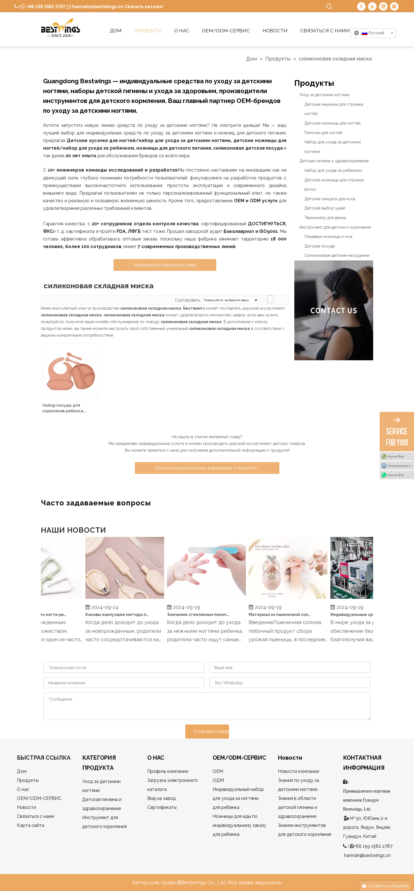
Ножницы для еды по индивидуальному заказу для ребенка (239, 825)
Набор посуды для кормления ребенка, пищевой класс (63, 408)
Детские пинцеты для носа (329, 199)
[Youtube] (372, 6)
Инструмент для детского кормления (335, 227)
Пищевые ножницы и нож (328, 236)
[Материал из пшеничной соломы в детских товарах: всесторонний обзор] (282, 599)
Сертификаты (162, 807)
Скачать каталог (144, 6)
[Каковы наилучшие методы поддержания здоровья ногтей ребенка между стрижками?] (118, 599)
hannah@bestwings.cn (97, 6)
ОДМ (218, 780)
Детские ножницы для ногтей (332, 123)
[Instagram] (394, 6)
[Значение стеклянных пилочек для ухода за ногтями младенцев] (200, 599)
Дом (21, 771)
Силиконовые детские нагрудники (337, 255)
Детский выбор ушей (324, 208)
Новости (26, 807)
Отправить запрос (211, 731)
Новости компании (298, 771)
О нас (23, 789)
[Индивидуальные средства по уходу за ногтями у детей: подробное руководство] (363, 599)
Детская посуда (319, 246)
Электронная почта (401, 466)
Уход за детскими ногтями (324, 95)
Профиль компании (167, 771)
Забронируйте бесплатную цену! (164, 265)
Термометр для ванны (325, 217)
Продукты (28, 780)
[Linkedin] (383, 6)
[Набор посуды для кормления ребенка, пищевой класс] (71, 371)
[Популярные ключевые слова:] (329, 6)
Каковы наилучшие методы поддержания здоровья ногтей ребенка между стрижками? (111, 614)
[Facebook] (361, 6)
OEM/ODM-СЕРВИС (39, 798)
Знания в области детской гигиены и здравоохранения (297, 807)
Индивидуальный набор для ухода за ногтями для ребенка (238, 798)
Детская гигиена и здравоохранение (334, 161)
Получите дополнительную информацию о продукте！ (207, 468)
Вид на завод (161, 798)
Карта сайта (30, 825)
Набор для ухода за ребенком (333, 170)
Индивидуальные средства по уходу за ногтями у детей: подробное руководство (356, 614)
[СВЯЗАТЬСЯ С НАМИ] (333, 310)
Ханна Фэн (396, 456)
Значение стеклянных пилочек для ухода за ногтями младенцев (193, 614)
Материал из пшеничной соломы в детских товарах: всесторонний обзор (274, 614)
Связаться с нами (35, 816)
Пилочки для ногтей (323, 132)
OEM (218, 771)
